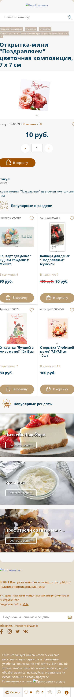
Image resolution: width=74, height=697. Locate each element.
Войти (50, 691)
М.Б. (25, 604)
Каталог (14, 692)
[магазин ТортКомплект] (37, 5)
